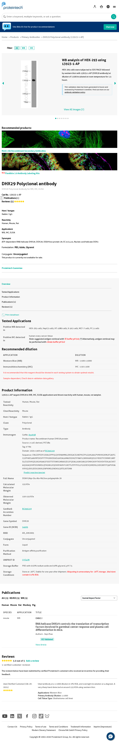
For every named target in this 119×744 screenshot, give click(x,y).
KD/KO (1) (14, 598)
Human (5, 605)
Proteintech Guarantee (12, 268)
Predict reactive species (34, 472)
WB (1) (24, 598)
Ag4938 (32, 435)
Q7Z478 (25, 560)
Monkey (27, 605)
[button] (111, 736)
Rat (20, 605)
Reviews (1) (7, 201)
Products (14, 37)
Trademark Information (81, 726)
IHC (31, 48)
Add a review (32, 661)
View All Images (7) (74, 109)
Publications (10, 198)
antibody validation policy (75, 92)
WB (23, 48)
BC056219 (50, 451)
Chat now (110, 27)
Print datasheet (12, 315)
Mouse (13, 605)
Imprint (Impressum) (103, 726)
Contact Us (12, 726)
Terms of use (40, 726)
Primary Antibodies (31, 37)
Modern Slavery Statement (44, 730)
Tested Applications (10, 292)
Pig (34, 605)
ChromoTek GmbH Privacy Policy (72, 730)
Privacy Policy (26, 726)
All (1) (5, 598)
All (17, 48)
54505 (25, 527)
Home (5, 37)
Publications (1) (9, 302)
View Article (41, 645)
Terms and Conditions (58, 726)
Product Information (11, 297)
